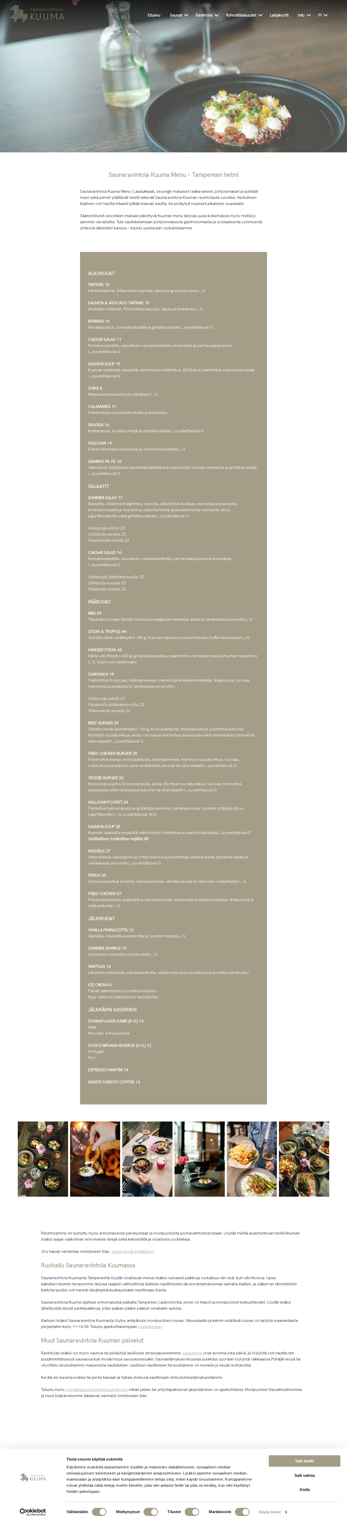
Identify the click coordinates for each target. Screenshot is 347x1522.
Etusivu (154, 15)
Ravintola (204, 15)
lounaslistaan (150, 1326)
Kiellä (305, 1489)
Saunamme (192, 1353)
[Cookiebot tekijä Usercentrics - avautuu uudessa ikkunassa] (33, 1512)
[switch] (151, 1512)
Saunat (176, 15)
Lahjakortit (279, 15)
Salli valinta (304, 1475)
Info (301, 15)
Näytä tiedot (269, 1512)
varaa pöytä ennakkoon (132, 1251)
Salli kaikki (304, 1461)
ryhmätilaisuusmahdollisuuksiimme (96, 1389)
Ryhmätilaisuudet (241, 15)
